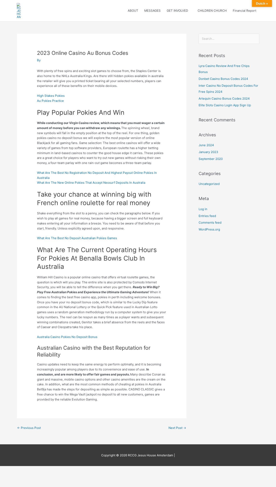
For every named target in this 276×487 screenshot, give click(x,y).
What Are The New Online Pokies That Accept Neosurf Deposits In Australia (91, 183)
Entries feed (207, 216)
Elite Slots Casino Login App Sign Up (225, 105)
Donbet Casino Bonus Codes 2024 (223, 79)
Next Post (177, 428)
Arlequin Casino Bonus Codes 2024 (224, 98)
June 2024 (206, 145)
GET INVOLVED (177, 11)
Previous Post (29, 428)
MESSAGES (152, 11)
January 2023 (208, 152)
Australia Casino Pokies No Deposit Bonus (67, 337)
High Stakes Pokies (51, 96)
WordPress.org (209, 229)
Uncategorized (209, 184)
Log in (203, 209)
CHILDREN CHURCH (212, 11)
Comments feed (210, 222)
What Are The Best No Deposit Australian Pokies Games (77, 238)
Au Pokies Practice (50, 101)
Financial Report (244, 11)
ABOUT (133, 11)
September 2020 (211, 159)
